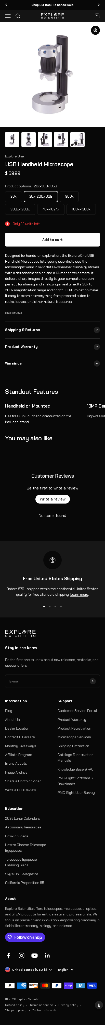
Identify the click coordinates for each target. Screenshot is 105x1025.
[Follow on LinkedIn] (47, 955)
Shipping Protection (73, 746)
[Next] (99, 5)
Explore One (14, 156)
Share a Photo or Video (23, 781)
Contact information (45, 1010)
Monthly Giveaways (20, 746)
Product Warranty (72, 719)
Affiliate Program (18, 754)
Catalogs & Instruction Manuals (76, 757)
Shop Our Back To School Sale (52, 5)
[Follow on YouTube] (34, 955)
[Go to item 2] (28, 140)
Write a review (52, 499)
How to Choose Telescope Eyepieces (25, 847)
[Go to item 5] (77, 140)
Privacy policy (68, 1005)
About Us (12, 719)
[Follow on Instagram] (21, 955)
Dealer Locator (17, 728)
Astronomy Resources (23, 827)
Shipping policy (16, 1010)
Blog (8, 710)
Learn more (79, 594)
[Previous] (6, 5)
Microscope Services (74, 737)
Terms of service (41, 1005)
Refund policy (14, 1005)
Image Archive (16, 772)
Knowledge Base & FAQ (76, 769)
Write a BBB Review (20, 790)
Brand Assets (16, 763)
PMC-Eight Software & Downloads (75, 781)
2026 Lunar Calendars (22, 818)
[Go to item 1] (12, 140)
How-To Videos (16, 836)
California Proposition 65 (24, 882)
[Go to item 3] (45, 140)
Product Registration (74, 728)
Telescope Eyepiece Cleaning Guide (21, 862)
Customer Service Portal (77, 710)
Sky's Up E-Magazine (21, 874)
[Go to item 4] (61, 140)
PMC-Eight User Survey (76, 792)
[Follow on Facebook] (8, 955)
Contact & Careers (20, 737)
